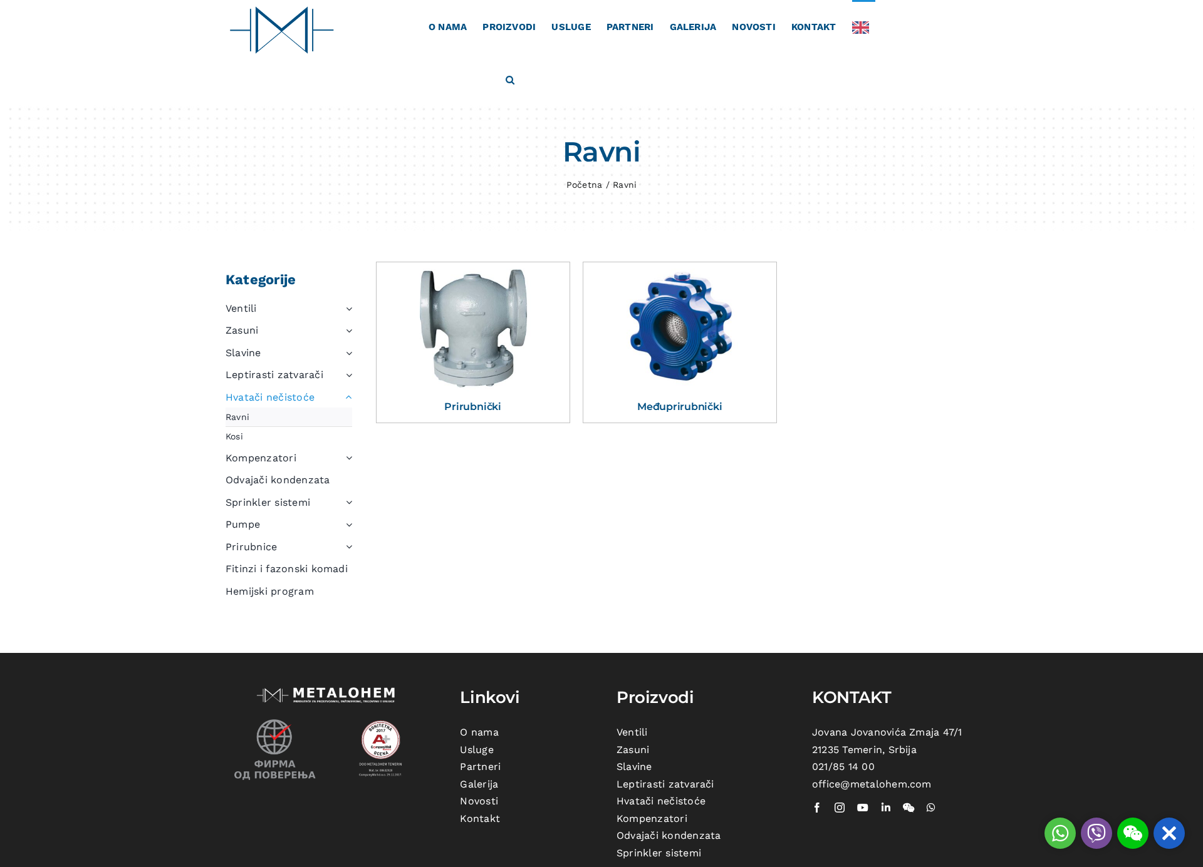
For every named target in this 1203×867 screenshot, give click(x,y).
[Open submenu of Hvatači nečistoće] (346, 397)
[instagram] (840, 808)
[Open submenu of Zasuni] (346, 330)
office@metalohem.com (872, 784)
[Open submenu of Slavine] (346, 353)
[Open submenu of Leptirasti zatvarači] (346, 375)
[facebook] (817, 808)
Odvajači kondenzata (669, 835)
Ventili (632, 732)
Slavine (634, 766)
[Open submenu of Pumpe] (346, 524)
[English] (863, 26)
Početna (584, 185)
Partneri (480, 766)
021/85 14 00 (843, 766)
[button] (510, 79)
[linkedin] (886, 808)
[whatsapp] (931, 808)
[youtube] (862, 808)
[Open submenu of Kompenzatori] (346, 458)
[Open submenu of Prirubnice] (346, 547)
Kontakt (480, 818)
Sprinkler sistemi (659, 853)
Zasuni (633, 750)
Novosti (479, 801)
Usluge (476, 750)
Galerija (479, 784)
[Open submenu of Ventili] (346, 308)
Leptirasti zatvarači (665, 784)
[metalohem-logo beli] (328, 689)
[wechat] (908, 808)
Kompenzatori (652, 818)
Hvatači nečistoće (661, 801)
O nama (479, 732)
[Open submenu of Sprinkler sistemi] (346, 502)
